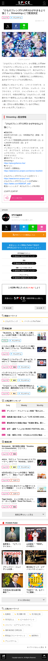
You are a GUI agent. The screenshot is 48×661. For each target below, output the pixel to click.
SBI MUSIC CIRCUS (13, 630)
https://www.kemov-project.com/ (17, 178)
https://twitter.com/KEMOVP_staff (17, 183)
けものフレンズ (11, 321)
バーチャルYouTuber (32, 321)
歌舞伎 (8, 614)
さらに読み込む (24, 600)
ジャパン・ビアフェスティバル (17, 624)
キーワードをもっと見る (35, 647)
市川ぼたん (9, 619)
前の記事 (8, 308)
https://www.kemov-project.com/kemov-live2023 (23, 170)
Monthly (40, 405)
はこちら (19, 198)
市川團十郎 (21, 614)
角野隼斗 (35, 635)
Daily (8, 405)
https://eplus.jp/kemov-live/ (15, 163)
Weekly (24, 405)
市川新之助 (36, 614)
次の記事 (40, 308)
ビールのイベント (27, 619)
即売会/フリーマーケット (15, 635)
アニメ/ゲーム (11, 641)
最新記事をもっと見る (24, 514)
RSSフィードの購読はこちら (25, 235)
